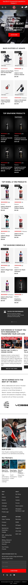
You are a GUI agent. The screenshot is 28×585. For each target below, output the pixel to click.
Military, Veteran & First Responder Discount (6, 542)
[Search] (5, 7)
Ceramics (4, 503)
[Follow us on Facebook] (3, 575)
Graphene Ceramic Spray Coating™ (6, 168)
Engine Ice (18, 528)
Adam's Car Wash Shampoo (19, 270)
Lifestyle (4, 506)
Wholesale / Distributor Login (20, 510)
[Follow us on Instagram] (10, 575)
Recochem (18, 519)
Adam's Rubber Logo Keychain (5, 101)
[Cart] (25, 7)
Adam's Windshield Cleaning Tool (20, 101)
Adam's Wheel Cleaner (5, 236)
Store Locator (19, 506)
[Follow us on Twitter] (7, 575)
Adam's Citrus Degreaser (18, 234)
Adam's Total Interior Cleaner (19, 73)
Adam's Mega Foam (7, 270)
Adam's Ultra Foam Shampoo (7, 297)
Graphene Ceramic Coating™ (6, 138)
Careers (18, 500)
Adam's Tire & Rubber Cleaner (19, 207)
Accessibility (17, 582)
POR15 (17, 522)
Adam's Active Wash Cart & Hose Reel (7, 71)
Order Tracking (6, 519)
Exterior (4, 500)
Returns (4, 525)
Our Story (18, 494)
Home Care (5, 509)
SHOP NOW (14, 34)
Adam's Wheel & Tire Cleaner (6, 207)
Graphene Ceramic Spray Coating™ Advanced (20, 168)
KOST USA (18, 534)
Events (17, 497)
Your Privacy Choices (5, 548)
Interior (4, 497)
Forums (18, 503)
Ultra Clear (18, 531)
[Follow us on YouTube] (14, 575)
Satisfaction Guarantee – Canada (5, 530)
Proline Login (5, 512)
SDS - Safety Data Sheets (7, 536)
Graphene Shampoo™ (17, 299)
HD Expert (18, 525)
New (3, 494)
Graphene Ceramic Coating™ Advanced (20, 138)
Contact (4, 522)
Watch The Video (11, 368)
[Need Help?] (22, 7)
